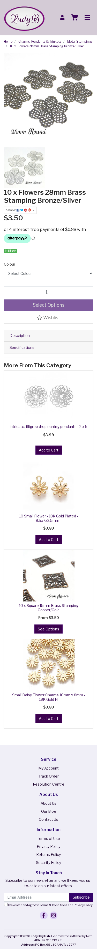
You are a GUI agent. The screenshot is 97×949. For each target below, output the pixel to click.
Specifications (22, 347)
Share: (11, 210)
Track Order (49, 776)
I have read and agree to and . (50, 905)
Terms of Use (48, 838)
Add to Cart (48, 450)
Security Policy (48, 862)
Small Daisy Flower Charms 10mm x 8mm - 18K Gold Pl (48, 697)
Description (20, 335)
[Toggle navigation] (87, 17)
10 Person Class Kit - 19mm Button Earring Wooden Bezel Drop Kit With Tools (43, 924)
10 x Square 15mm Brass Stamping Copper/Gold (48, 607)
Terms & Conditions (54, 905)
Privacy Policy (48, 846)
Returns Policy (48, 854)
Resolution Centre (48, 784)
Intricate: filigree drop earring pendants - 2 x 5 (48, 426)
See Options (48, 629)
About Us (48, 803)
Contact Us (48, 819)
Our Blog (48, 811)
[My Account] (62, 17)
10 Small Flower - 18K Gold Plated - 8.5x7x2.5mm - (48, 518)
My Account (48, 768)
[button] (48, 317)
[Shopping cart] (74, 17)
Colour (9, 264)
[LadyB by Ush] (24, 17)
